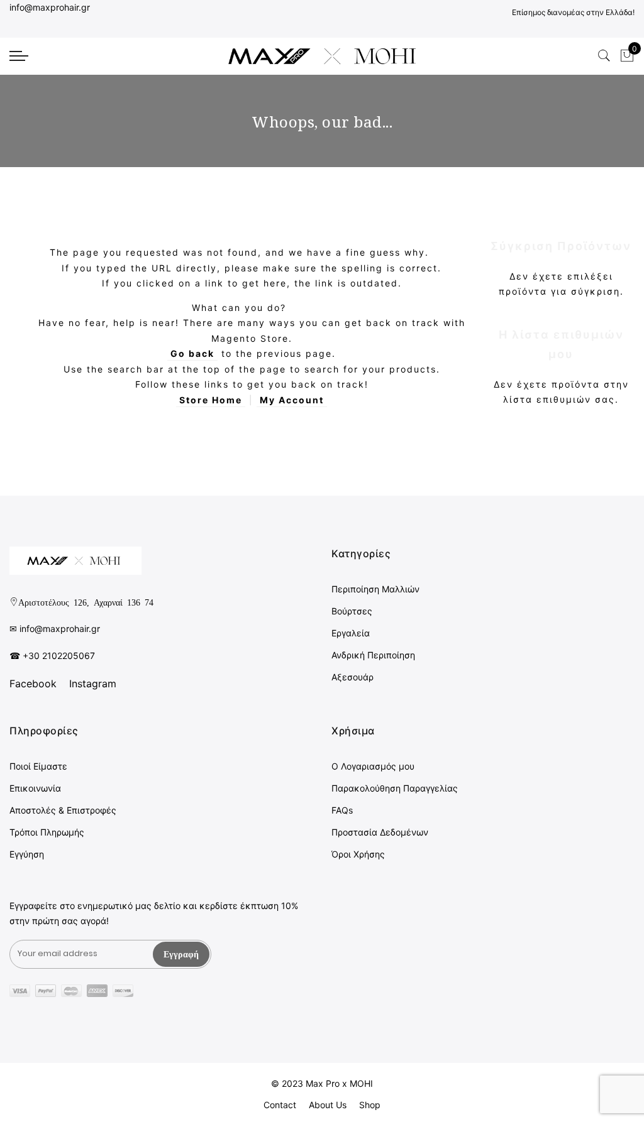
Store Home (210, 400)
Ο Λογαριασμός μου (372, 766)
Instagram (92, 683)
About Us (328, 1104)
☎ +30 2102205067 (52, 655)
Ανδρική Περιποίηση (373, 655)
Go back (192, 353)
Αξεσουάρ (352, 677)
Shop (369, 1104)
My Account (292, 400)
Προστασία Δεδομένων (379, 832)
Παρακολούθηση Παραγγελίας (394, 788)
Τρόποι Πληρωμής (46, 832)
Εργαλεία (350, 633)
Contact (280, 1104)
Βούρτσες (351, 611)
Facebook (33, 683)
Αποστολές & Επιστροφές (62, 810)
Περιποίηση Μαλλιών (375, 589)
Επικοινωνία (35, 788)
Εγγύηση (26, 854)
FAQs (342, 810)
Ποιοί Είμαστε (38, 766)
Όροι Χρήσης (358, 854)
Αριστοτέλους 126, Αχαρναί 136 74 (85, 601)
